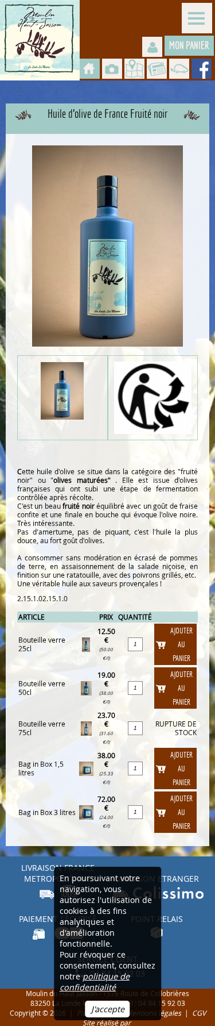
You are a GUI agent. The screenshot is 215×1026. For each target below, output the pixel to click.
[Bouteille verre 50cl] (86, 687)
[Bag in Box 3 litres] (86, 811)
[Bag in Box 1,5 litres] (86, 767)
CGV (199, 1013)
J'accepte (107, 1009)
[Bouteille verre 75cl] (86, 727)
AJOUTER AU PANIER (181, 644)
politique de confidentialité (95, 982)
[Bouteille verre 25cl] (86, 643)
